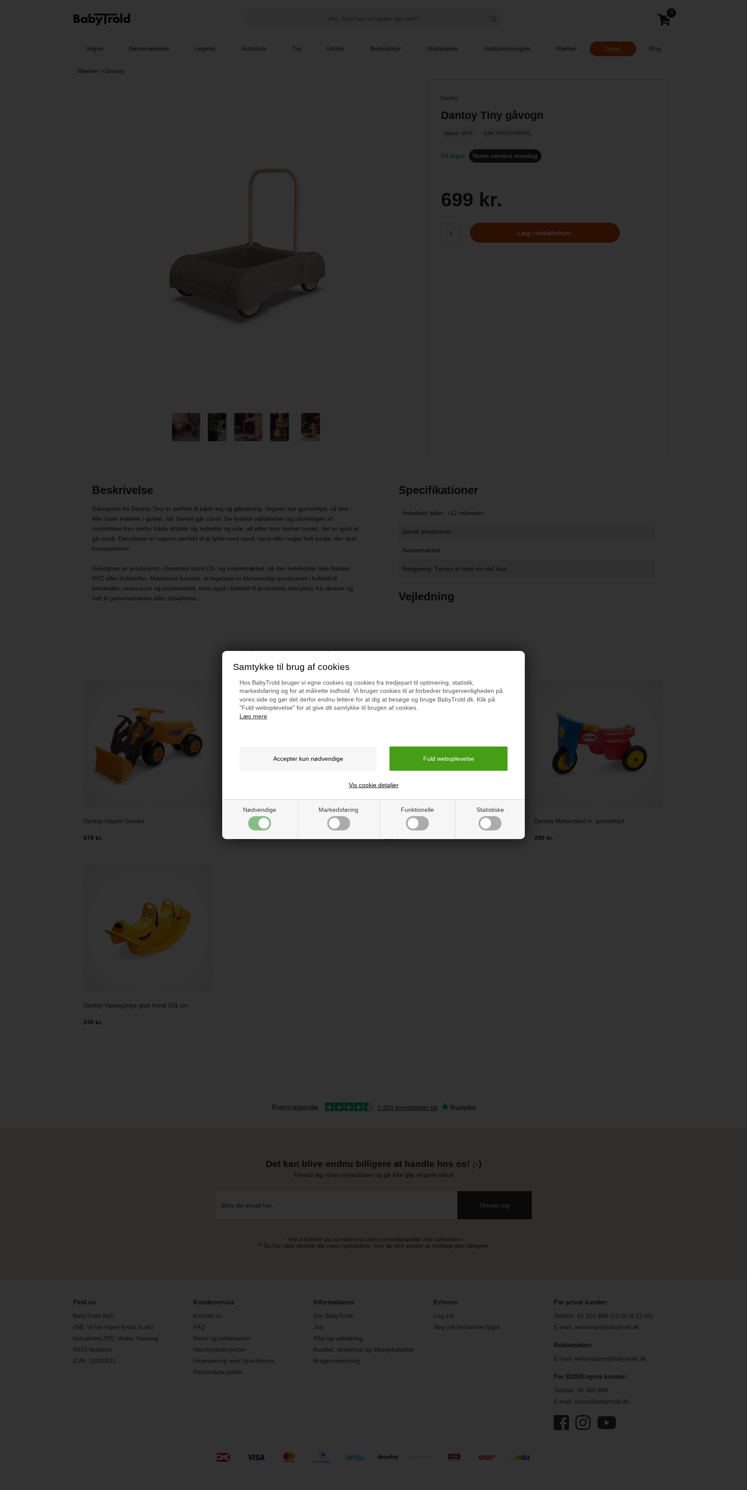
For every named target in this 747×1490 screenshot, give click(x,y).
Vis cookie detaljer (374, 785)
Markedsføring (338, 809)
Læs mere (253, 716)
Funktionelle (417, 809)
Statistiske (490, 809)
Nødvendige (259, 809)
